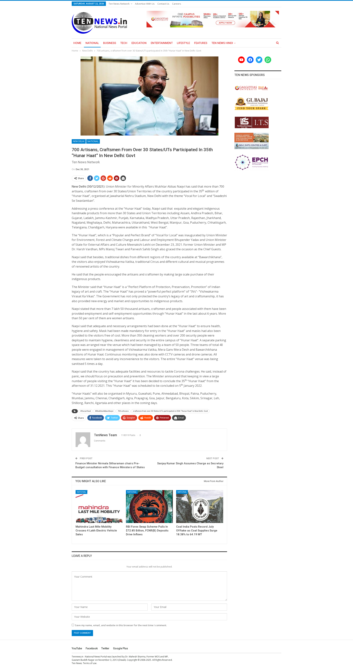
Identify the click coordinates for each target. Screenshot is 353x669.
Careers (176, 3)
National (92, 43)
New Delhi (78, 141)
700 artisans (123, 411)
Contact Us (163, 3)
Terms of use (90, 663)
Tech (123, 43)
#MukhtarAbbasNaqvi (104, 411)
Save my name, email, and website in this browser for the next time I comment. (121, 625)
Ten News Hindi (222, 43)
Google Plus (120, 648)
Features (200, 43)
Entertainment (162, 43)
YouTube (77, 648)
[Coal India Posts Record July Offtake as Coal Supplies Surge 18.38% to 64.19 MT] (199, 506)
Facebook (92, 648)
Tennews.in (77, 656)
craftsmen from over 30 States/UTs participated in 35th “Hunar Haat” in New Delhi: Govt (170, 411)
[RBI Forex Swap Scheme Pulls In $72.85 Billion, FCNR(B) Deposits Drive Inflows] (149, 506)
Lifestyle (183, 43)
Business (109, 43)
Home (77, 43)
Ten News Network (119, 3)
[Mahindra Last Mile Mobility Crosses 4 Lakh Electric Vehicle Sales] (99, 506)
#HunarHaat (85, 411)
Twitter (105, 648)
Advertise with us (145, 3)
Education (139, 43)
